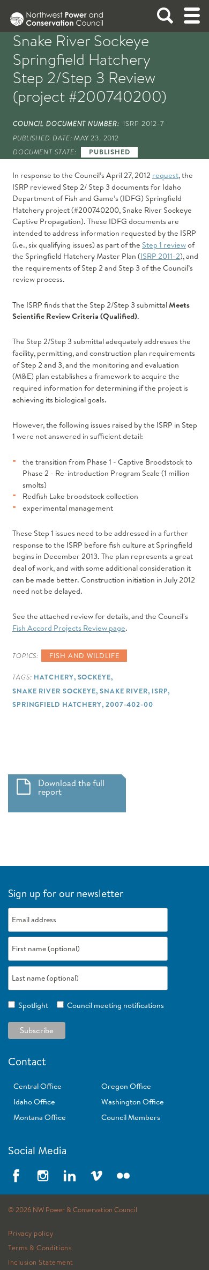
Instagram (43, 1176)
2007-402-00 (129, 704)
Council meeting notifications (114, 1005)
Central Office (37, 1086)
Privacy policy (30, 1233)
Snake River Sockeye (54, 691)
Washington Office (132, 1101)
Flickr (123, 1176)
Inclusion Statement (40, 1262)
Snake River (124, 691)
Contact (27, 1061)
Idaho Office (34, 1101)
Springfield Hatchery (57, 704)
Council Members (130, 1117)
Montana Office (39, 1117)
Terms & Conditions (39, 1248)
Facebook (16, 1176)
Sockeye (94, 677)
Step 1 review (164, 245)
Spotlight (31, 1005)
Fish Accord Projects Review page (68, 628)
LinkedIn (70, 1176)
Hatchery (53, 677)
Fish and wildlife (84, 655)
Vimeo (96, 1176)
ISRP (160, 691)
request (165, 175)
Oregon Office (126, 1086)
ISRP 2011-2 (160, 256)
